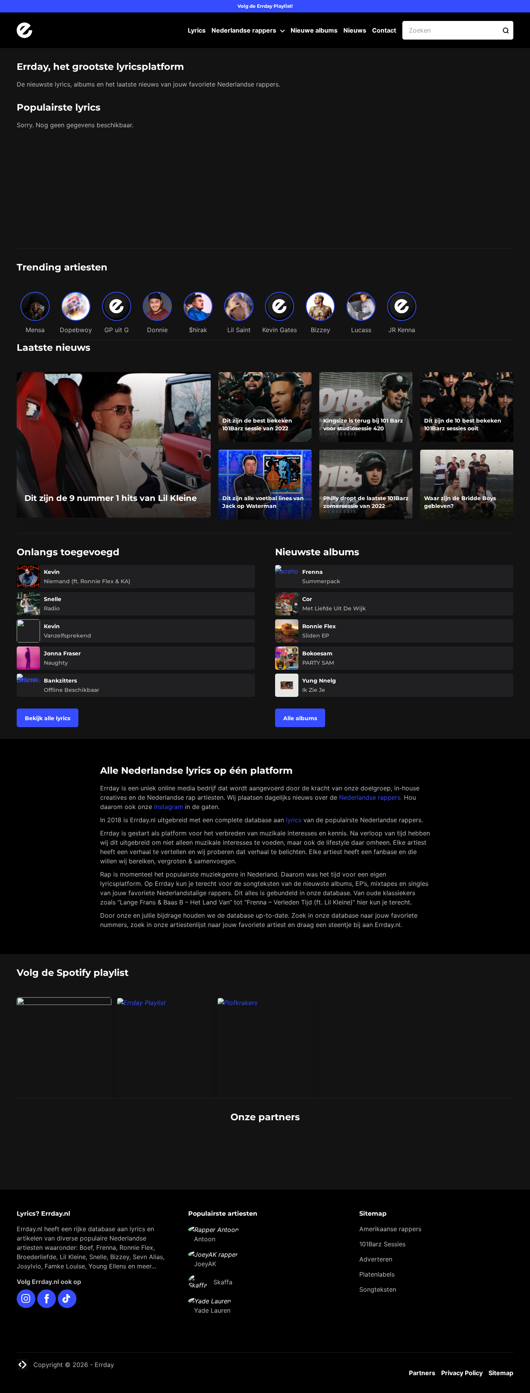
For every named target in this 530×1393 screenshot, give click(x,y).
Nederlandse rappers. (370, 797)
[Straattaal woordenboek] (138, 1146)
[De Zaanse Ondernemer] (223, 1146)
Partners (422, 1373)
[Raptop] (391, 1146)
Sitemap (500, 1373)
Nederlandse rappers (243, 30)
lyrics (293, 820)
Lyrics (197, 30)
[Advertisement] (265, 190)
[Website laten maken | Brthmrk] (307, 1146)
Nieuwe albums (314, 30)
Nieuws (354, 30)
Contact (384, 30)
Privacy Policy (462, 1373)
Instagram (168, 807)
